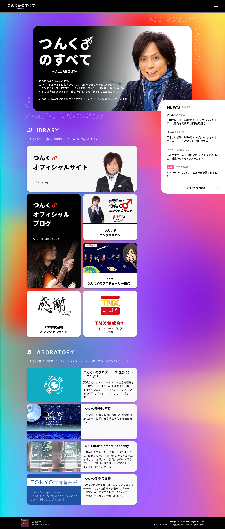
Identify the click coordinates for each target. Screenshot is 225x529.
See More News (196, 187)
